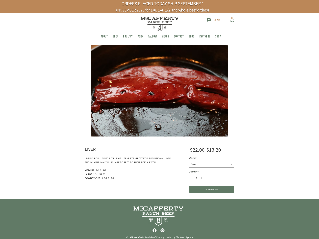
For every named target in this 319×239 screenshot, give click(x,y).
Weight (193, 157)
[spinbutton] (197, 178)
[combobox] (211, 164)
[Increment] (202, 178)
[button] (232, 19)
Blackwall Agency (184, 237)
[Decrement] (191, 178)
